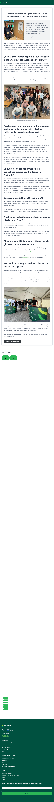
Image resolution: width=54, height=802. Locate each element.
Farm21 (30, 10)
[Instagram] (7, 736)
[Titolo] (52, 2)
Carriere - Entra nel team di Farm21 (10, 775)
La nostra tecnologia (7, 747)
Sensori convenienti (6, 745)
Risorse (3, 779)
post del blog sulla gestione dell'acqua (29, 251)
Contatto (4, 777)
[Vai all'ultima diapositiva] (5, 357)
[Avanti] (13, 357)
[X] (5, 736)
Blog (23, 10)
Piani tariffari (5, 749)
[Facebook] (3, 736)
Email (2, 791)
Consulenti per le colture (8, 758)
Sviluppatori (5, 760)
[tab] (5, 698)
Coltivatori (4, 762)
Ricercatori (4, 764)
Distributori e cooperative (8, 766)
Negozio (4, 751)
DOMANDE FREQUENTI (8, 773)
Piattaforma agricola (7, 743)
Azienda (26, 10)
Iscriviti (27, 793)
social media (25, 257)
